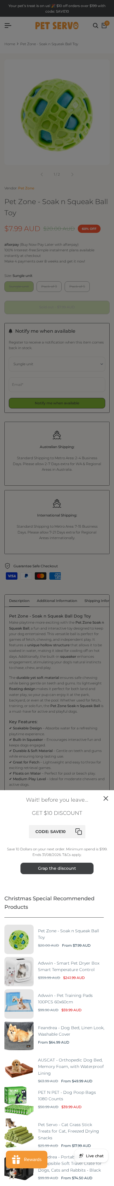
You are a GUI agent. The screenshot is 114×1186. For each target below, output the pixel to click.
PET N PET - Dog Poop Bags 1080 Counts (67, 1095)
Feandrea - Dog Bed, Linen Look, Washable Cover (71, 1031)
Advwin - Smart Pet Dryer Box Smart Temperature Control (68, 966)
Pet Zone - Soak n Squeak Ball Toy (68, 934)
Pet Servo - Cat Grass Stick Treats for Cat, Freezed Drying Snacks (68, 1131)
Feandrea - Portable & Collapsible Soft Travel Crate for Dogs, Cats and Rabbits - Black (70, 1163)
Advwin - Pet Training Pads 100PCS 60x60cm (65, 999)
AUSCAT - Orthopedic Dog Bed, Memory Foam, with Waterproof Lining (71, 1066)
